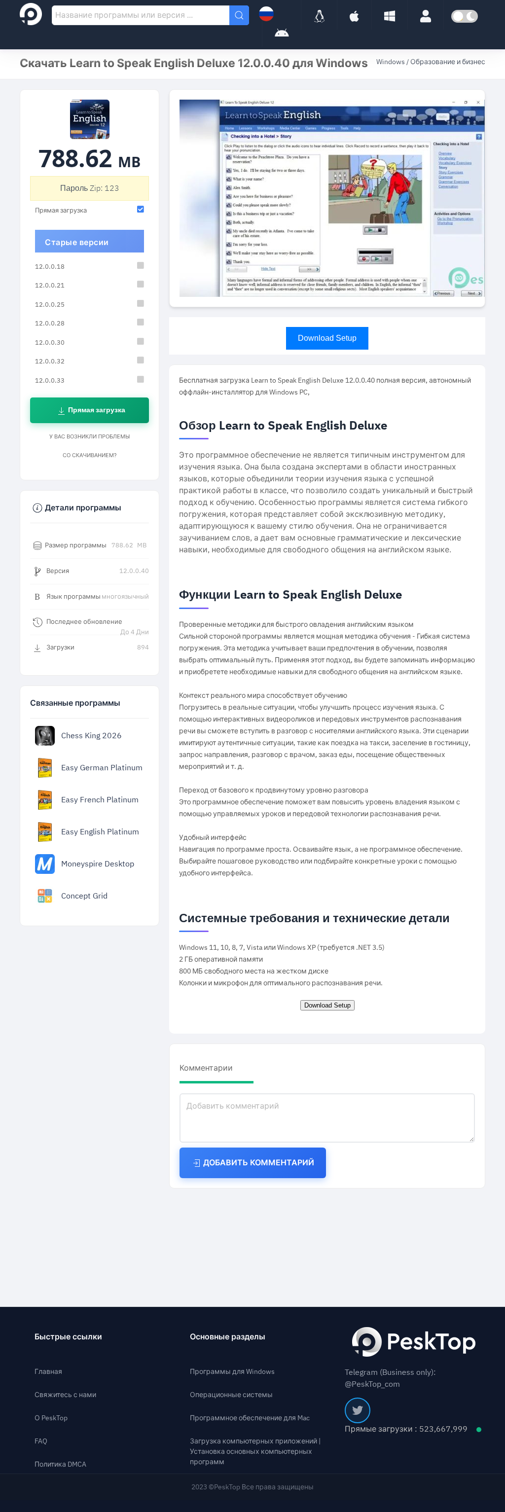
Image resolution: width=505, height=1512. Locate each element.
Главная (48, 1372)
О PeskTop (51, 1418)
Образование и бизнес (447, 62)
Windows (391, 62)
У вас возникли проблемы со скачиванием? (89, 446)
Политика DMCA (60, 1464)
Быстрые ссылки (68, 1337)
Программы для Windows (232, 1372)
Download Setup (327, 338)
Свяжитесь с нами (65, 1395)
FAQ (41, 1441)
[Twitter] (357, 1410)
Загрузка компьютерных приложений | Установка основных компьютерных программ (255, 1451)
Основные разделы (227, 1337)
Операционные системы (231, 1395)
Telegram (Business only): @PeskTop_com (390, 1378)
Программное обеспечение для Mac (250, 1418)
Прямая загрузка (96, 410)
